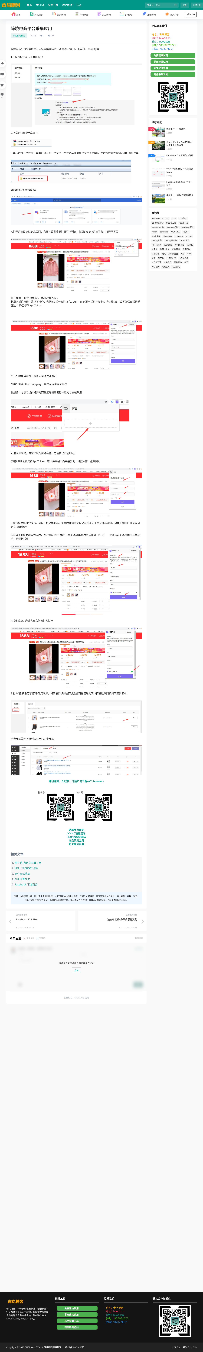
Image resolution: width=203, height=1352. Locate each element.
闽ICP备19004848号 (74, 1347)
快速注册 (197, 5)
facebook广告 (158, 227)
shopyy (189, 236)
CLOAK (165, 218)
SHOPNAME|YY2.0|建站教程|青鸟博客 (42, 1347)
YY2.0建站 (179, 245)
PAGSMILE (175, 232)
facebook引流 (173, 227)
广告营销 (176, 249)
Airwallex (156, 218)
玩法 (79, 5)
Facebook (183, 223)
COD (174, 218)
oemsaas (164, 232)
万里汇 (190, 245)
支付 (182, 254)
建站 (164, 254)
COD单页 (183, 218)
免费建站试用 (161, 55)
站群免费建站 (76, 829)
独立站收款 (183, 258)
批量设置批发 (22, 879)
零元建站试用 (161, 61)
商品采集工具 (76, 840)
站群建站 (178, 262)
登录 (185, 5)
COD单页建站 (158, 223)
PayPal (186, 232)
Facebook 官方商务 (26, 884)
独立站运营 (156, 262)
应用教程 (186, 249)
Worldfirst (168, 245)
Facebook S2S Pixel (27, 919)
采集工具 (53, 5)
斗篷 (153, 258)
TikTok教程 (156, 245)
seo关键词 (156, 236)
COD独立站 (171, 223)
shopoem (179, 236)
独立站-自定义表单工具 (28, 862)
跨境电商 (155, 267)
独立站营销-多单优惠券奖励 (122, 919)
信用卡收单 (165, 249)
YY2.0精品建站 (76, 833)
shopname (167, 236)
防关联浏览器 (76, 844)
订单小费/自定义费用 (26, 868)
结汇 (186, 262)
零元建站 (176, 267)
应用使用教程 (19, 35)
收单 (189, 254)
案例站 (40, 5)
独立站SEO (171, 258)
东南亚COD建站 (76, 836)
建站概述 (67, 5)
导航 (29, 5)
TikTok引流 (184, 240)
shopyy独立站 (171, 240)
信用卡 (154, 249)
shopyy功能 (157, 240)
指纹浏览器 (173, 254)
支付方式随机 (22, 873)
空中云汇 (167, 262)
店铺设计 (155, 254)
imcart (154, 232)
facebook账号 (187, 227)
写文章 (192, 14)
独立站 (161, 258)
